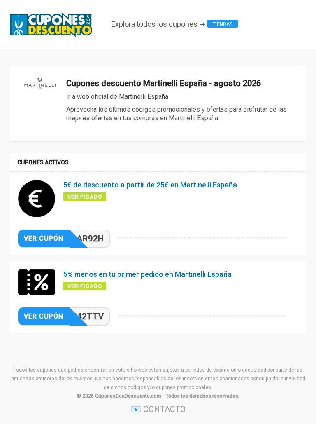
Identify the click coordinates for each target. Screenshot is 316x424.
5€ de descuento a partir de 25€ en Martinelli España (150, 184)
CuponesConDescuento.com (128, 396)
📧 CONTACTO (158, 409)
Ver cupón (43, 238)
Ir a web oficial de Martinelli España (117, 97)
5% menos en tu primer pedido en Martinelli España (147, 274)
